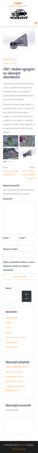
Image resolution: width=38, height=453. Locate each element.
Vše (16, 59)
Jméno (6, 237)
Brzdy (8, 327)
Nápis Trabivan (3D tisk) (14, 381)
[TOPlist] (10, 425)
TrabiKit (18, 3)
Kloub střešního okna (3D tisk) (16, 366)
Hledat (8, 288)
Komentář (8, 198)
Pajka (14, 63)
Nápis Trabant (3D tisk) (14, 376)
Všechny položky (11, 317)
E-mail (22, 237)
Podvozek (11, 59)
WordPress (22, 444)
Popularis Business (19, 448)
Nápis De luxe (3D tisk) (14, 371)
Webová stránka (10, 248)
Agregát (5, 59)
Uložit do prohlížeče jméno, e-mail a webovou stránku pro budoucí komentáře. (19, 265)
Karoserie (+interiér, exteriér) (16, 337)
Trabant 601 (10, 161)
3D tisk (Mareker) (12, 346)
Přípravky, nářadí (12, 342)
